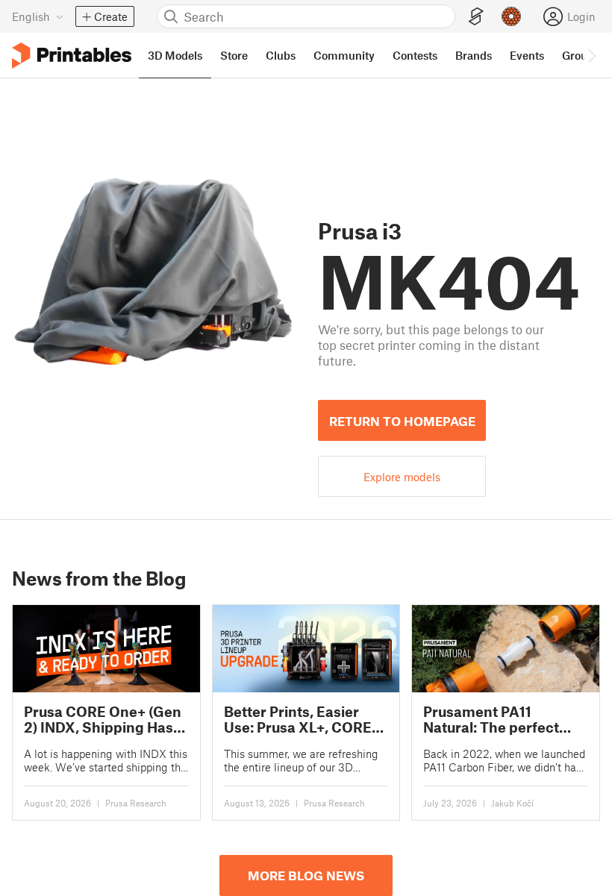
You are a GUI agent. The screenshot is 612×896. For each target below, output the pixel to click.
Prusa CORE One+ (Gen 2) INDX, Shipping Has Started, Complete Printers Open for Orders (102, 720)
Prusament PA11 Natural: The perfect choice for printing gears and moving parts (503, 720)
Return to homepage (402, 420)
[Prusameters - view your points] (511, 16)
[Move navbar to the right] (591, 55)
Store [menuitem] (234, 55)
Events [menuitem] (527, 55)
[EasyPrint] (476, 17)
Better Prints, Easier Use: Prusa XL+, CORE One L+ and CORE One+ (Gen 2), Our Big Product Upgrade (305, 720)
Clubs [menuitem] (281, 55)
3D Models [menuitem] (175, 55)
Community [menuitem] (344, 55)
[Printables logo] (71, 56)
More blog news (306, 875)
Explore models (401, 476)
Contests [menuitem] (415, 55)
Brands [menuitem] (473, 55)
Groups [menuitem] (580, 55)
